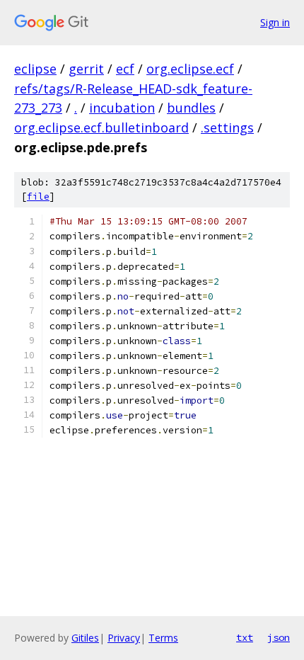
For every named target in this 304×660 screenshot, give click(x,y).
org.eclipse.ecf (190, 68)
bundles (191, 107)
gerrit (86, 68)
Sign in (275, 22)
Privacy (123, 637)
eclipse (35, 68)
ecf (125, 68)
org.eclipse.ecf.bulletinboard (101, 127)
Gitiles (85, 637)
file (38, 196)
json (278, 637)
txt (244, 637)
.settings (227, 127)
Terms (163, 637)
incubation (122, 107)
